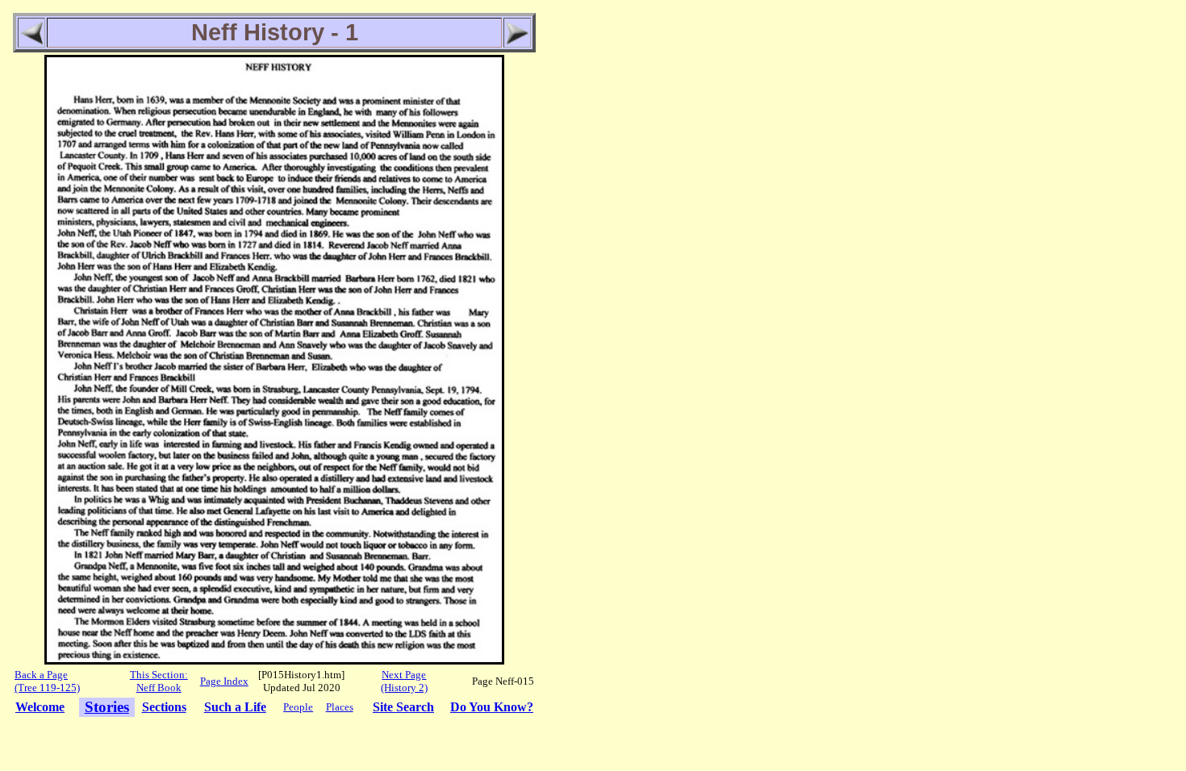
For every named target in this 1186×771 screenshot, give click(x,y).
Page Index (224, 681)
